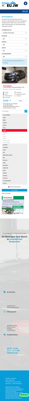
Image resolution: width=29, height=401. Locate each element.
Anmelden (7, 378)
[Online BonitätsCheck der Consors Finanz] (13, 205)
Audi (4, 117)
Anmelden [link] (15, 190)
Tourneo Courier (6, 140)
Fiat (4, 127)
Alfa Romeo (6, 115)
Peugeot (5, 165)
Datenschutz (8, 383)
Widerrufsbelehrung (9, 380)
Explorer (5, 132)
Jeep (4, 150)
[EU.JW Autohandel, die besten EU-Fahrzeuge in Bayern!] (10, 4)
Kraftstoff (4, 36)
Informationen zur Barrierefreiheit (13, 381)
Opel (4, 162)
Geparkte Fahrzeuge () (15, 186)
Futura (5, 144)
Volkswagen (7, 180)
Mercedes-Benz (7, 155)
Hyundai (5, 147)
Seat (4, 170)
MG (4, 157)
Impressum (13, 378)
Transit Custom (6, 142)
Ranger (4, 138)
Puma (4, 136)
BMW (4, 120)
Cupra (5, 122)
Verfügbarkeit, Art (6, 30)
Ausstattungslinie (6, 53)
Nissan (5, 160)
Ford (4, 130)
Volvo (5, 183)
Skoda (5, 173)
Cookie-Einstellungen (17, 383)
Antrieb (4, 47)
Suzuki (5, 175)
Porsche (5, 168)
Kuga (4, 134)
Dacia (4, 125)
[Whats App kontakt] (24, 395)
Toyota (5, 178)
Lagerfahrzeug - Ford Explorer (14, 88)
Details (20, 100)
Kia (4, 152)
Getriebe (4, 42)
